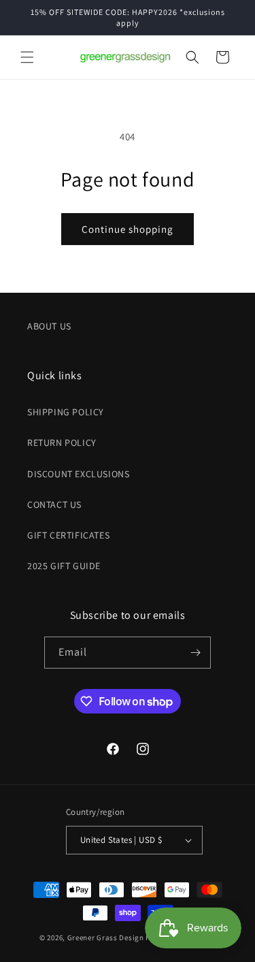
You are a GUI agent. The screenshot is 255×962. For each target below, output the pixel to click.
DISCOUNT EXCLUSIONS (78, 474)
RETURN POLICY (62, 442)
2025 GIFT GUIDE (64, 566)
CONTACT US (54, 504)
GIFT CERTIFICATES (68, 535)
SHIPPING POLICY (65, 412)
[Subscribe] (195, 653)
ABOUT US (49, 326)
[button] (27, 57)
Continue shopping (127, 229)
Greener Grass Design (105, 937)
